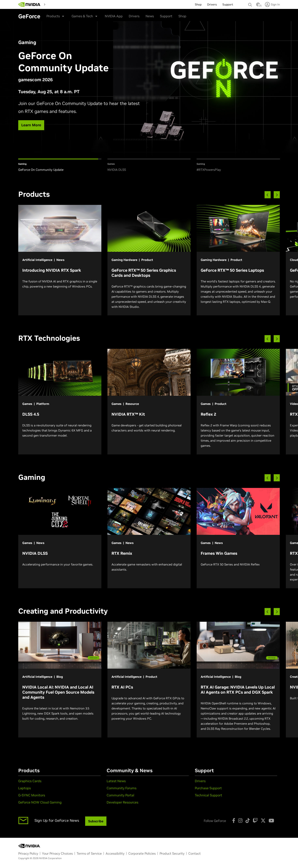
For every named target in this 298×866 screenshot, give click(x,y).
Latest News (116, 781)
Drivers (134, 16)
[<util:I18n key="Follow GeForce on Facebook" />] (233, 820)
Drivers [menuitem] (212, 4)
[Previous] (268, 194)
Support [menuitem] (227, 4)
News (150, 16)
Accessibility (115, 853)
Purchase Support (208, 788)
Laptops (24, 788)
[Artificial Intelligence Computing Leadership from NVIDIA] (29, 4)
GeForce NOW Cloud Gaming (40, 802)
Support (166, 16)
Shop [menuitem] (198, 4)
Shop (182, 16)
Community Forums (121, 788)
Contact (194, 853)
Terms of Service (89, 853)
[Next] (277, 194)
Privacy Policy (28, 853)
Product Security (172, 853)
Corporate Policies (142, 853)
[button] (258, 6)
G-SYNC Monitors (31, 795)
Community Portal (120, 795)
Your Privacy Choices (57, 853)
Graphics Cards (29, 781)
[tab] (59, 165)
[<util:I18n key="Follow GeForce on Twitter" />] (263, 820)
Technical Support (208, 795)
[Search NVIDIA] (250, 4)
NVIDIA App (114, 16)
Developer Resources (122, 802)
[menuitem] (54, 4)
